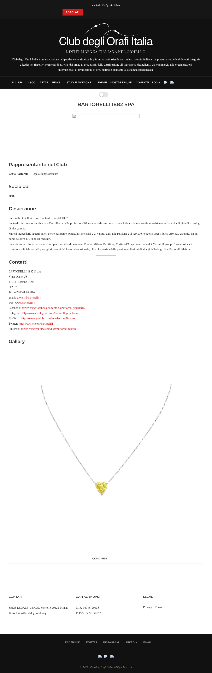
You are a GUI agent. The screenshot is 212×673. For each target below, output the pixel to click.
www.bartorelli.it (25, 303)
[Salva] (113, 95)
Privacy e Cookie (153, 607)
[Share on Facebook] (108, 558)
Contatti (142, 82)
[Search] (198, 83)
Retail (44, 82)
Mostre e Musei (121, 82)
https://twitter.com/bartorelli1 (36, 323)
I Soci (32, 82)
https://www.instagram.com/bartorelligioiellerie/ (50, 313)
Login (156, 82)
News (56, 82)
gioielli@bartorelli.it (29, 297)
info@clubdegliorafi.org (32, 613)
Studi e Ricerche (79, 82)
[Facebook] (181, 83)
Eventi (102, 82)
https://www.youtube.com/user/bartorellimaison (48, 318)
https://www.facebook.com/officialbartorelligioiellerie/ (53, 308)
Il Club (17, 82)
